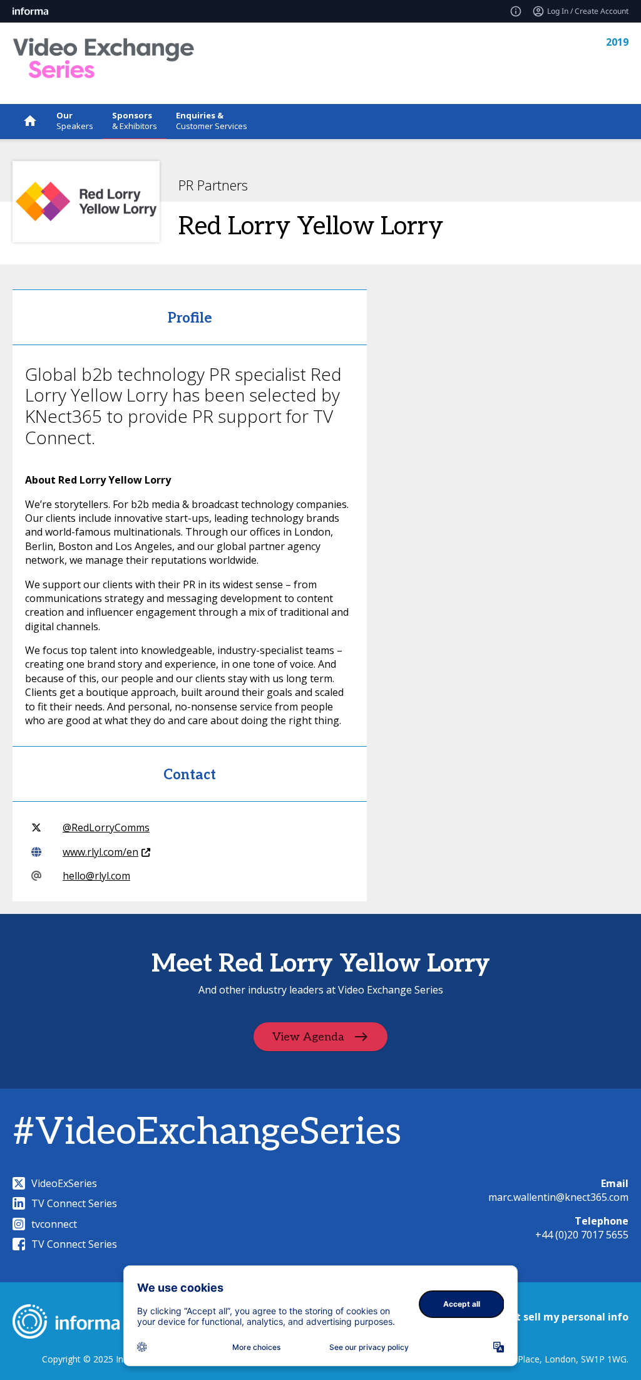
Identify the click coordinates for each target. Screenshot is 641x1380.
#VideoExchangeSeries (207, 1132)
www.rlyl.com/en (100, 852)
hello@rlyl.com (96, 876)
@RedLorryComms (106, 827)
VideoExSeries (64, 1183)
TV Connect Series (74, 1203)
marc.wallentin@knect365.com (558, 1197)
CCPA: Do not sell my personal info (542, 1317)
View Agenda (308, 1036)
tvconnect (54, 1224)
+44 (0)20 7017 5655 (581, 1235)
